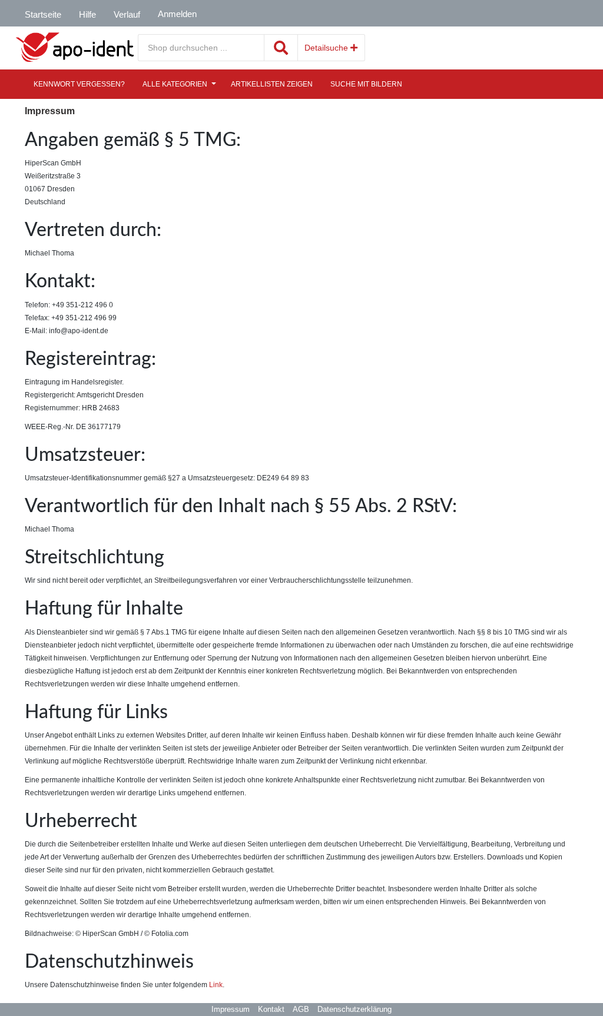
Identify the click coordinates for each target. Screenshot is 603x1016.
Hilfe (87, 14)
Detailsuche (327, 47)
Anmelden (177, 14)
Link (216, 985)
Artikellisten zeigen (272, 84)
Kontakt (271, 1009)
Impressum (230, 1009)
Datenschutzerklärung (354, 1009)
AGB (301, 1009)
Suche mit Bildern (366, 84)
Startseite (43, 14)
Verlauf (127, 14)
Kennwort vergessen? (79, 84)
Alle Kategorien (175, 84)
